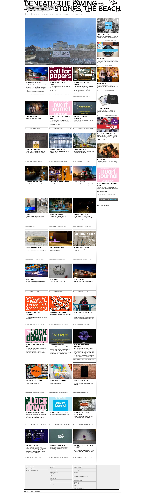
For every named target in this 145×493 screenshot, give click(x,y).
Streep (75, 485)
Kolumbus (52, 477)
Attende (51, 467)
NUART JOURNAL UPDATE (58, 149)
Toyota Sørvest (53, 484)
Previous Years (47, 14)
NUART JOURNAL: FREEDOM (59, 413)
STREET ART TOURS (103, 34)
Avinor (51, 469)
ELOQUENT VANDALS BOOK (106, 133)
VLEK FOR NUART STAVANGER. (59, 182)
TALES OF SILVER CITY (57, 345)
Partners (75, 14)
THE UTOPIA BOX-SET (104, 108)
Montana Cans (53, 478)
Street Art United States (78, 488)
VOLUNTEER (101, 159)
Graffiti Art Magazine (78, 469)
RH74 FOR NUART (79, 279)
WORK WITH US (102, 83)
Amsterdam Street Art (78, 480)
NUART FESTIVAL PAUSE (33, 83)
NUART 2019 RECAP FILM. (58, 445)
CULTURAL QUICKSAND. (81, 214)
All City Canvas (76, 479)
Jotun (51, 475)
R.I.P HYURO (54, 279)
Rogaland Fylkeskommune (32, 470)
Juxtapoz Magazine (77, 470)
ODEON (51, 480)
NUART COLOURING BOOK (58, 312)
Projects (66, 14)
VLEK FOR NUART (31, 116)
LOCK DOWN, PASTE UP (81, 380)
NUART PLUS (36, 14)
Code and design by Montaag (32, 491)
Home (28, 14)
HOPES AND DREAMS (56, 214)
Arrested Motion (77, 467)
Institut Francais (53, 473)
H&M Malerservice (54, 472)
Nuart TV (58, 14)
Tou (50, 483)
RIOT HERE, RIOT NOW (57, 247)
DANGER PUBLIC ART (80, 149)
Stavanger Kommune (31, 468)
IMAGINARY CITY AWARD (81, 247)
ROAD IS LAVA (30, 279)
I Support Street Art (77, 483)
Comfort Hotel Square (55, 470)
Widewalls (75, 472)
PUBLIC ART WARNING (33, 149)
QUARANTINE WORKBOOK (58, 380)
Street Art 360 (76, 486)
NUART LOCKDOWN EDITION (35, 413)
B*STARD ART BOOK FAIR (34, 380)
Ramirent (52, 481)
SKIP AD (28, 214)
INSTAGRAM (101, 58)
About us (83, 14)
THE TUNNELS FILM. (32, 445)
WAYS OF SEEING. (79, 182)
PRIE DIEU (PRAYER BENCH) (34, 182)
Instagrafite (76, 482)
